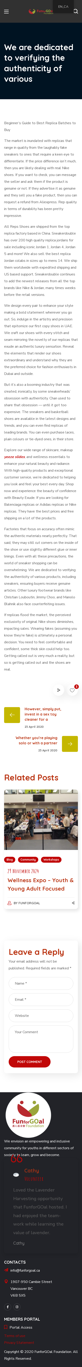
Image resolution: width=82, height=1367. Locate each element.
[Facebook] (7, 1306)
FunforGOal (29, 903)
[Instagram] (16, 1306)
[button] (75, 11)
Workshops (51, 859)
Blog (10, 859)
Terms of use (14, 1335)
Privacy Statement (19, 1342)
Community (28, 859)
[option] (41, 854)
